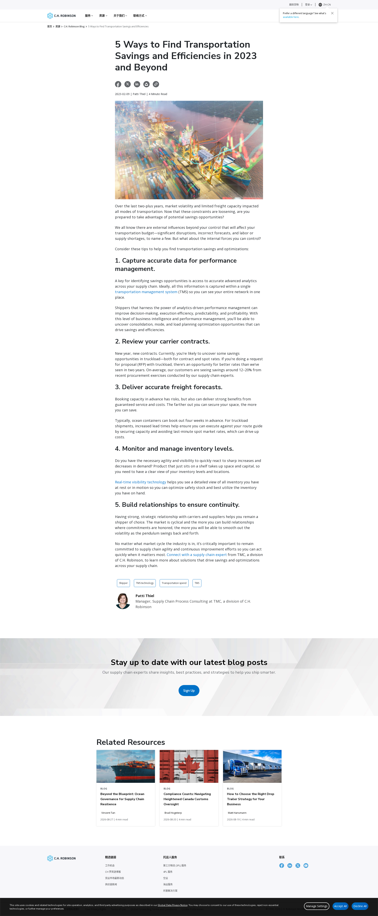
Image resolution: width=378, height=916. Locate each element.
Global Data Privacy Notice (172, 905)
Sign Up (189, 690)
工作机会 (110, 865)
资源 (58, 26)
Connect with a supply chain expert (197, 554)
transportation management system (146, 291)
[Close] (332, 13)
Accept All (340, 906)
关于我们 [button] (120, 15)
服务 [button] (88, 15)
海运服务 (168, 884)
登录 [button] (307, 4)
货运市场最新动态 (114, 878)
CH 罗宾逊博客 (113, 872)
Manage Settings (316, 906)
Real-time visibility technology (140, 482)
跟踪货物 (294, 4)
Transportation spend (174, 583)
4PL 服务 (167, 872)
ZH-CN (327, 4)
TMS (197, 583)
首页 (49, 26)
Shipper (123, 583)
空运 (165, 878)
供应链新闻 (111, 884)
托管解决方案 (170, 890)
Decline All (360, 906)
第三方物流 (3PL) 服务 (174, 865)
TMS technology (145, 583)
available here (291, 17)
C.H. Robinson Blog (74, 26)
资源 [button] (102, 15)
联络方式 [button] (139, 15)
